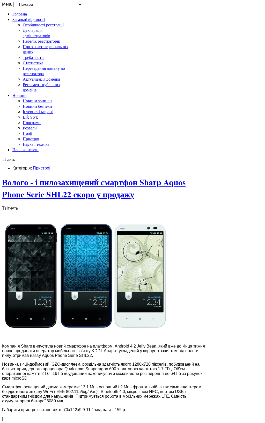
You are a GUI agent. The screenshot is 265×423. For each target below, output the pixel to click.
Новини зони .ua (37, 100)
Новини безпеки (37, 106)
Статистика (33, 62)
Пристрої (31, 138)
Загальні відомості (28, 19)
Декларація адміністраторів (36, 32)
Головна (19, 14)
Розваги (30, 127)
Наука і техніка (36, 144)
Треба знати (33, 57)
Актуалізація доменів (41, 79)
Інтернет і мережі (38, 111)
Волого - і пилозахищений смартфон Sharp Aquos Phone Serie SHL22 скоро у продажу (94, 188)
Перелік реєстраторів (41, 41)
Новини (19, 95)
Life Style (31, 117)
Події (27, 133)
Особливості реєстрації (43, 24)
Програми (32, 122)
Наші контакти (25, 149)
